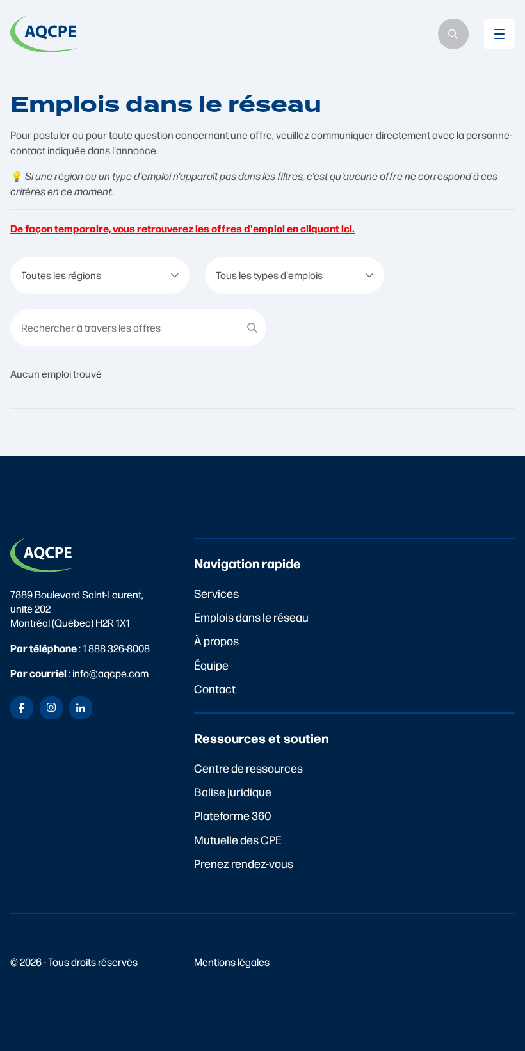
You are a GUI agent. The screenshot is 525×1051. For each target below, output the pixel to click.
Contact (215, 688)
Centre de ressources (248, 767)
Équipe (211, 664)
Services (216, 593)
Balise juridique (232, 791)
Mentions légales (232, 961)
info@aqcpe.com (110, 673)
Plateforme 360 (232, 815)
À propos (216, 640)
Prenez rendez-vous (243, 863)
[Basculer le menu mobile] (499, 34)
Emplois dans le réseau (251, 616)
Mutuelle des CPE (238, 839)
